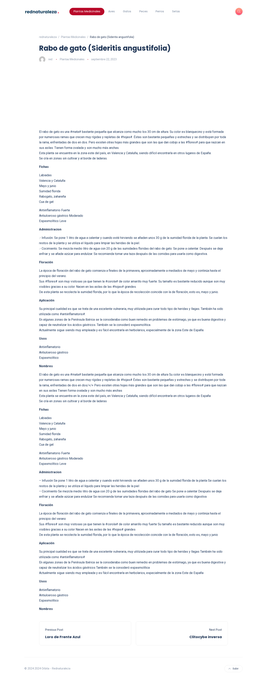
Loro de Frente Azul (62, 636)
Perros (160, 11)
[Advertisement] (133, 95)
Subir (235, 668)
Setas (176, 11)
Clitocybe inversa (205, 636)
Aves (111, 11)
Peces (143, 11)
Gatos (127, 11)
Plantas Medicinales (86, 11)
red (50, 59)
